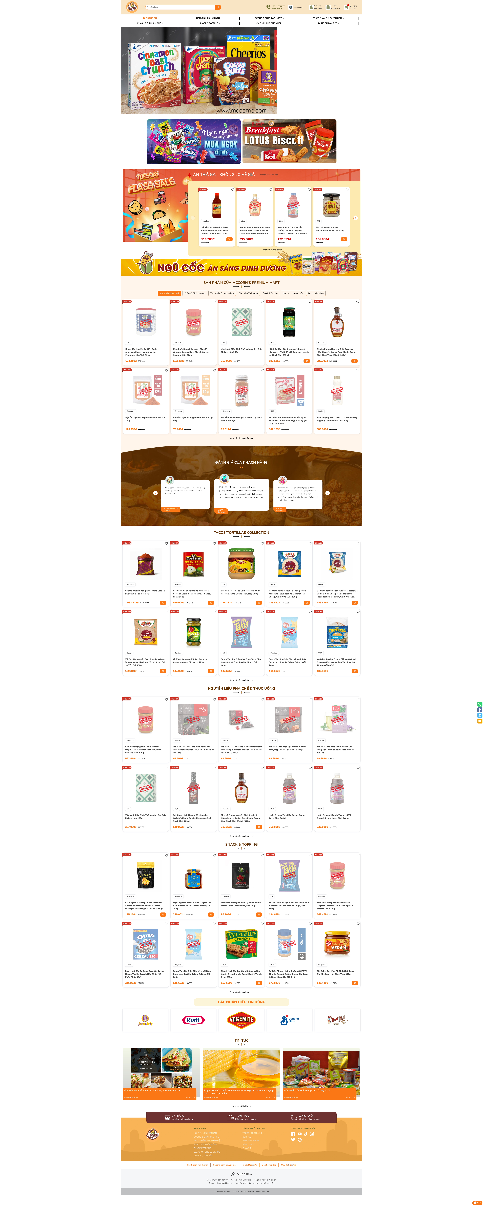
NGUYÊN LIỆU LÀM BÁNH (206, 1133)
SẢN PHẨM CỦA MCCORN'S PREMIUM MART (241, 283)
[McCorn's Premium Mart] (134, 7)
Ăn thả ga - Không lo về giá (224, 174)
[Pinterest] (299, 1139)
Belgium (178, 343)
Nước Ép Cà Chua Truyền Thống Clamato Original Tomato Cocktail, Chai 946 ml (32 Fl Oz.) (292, 230)
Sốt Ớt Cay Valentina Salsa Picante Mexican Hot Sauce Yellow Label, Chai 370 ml (214, 230)
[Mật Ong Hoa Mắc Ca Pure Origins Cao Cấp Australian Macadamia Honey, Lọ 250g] (194, 876)
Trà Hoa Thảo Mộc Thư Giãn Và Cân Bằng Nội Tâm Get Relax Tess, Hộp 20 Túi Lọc (335, 749)
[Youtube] (300, 1133)
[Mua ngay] (229, 239)
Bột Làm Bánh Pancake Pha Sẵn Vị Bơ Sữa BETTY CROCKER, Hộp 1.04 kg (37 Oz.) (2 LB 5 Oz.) (288, 420)
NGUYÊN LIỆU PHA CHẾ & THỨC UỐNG (241, 689)
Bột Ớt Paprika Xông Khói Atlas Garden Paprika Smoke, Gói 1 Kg (145, 592)
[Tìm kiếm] (218, 7)
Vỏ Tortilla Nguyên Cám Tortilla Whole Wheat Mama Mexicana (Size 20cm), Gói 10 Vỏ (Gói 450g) (145, 662)
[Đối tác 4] (241, 1020)
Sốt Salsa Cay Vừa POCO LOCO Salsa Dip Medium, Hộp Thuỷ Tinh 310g (335, 973)
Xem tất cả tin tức (240, 1106)
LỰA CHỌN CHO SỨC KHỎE (207, 1152)
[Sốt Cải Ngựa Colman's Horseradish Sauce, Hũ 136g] (331, 205)
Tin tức (242, 1041)
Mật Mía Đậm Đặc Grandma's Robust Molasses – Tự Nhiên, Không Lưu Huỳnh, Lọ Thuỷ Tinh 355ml (289, 352)
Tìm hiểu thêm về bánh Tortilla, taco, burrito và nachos (144, 1050)
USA (243, 221)
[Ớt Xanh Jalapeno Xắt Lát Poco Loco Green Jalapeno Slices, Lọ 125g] (194, 632)
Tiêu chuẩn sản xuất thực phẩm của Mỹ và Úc (300, 1050)
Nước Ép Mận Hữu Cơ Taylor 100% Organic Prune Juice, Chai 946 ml (334, 817)
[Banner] (194, 141)
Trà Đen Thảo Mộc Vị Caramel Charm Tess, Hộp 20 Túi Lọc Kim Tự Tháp (287, 748)
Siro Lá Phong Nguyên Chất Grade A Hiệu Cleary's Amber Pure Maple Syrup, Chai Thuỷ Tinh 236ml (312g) (336, 352)
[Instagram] (312, 1133)
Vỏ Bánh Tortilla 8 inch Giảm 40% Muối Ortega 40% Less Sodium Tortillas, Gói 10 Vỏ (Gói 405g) (336, 662)
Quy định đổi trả (288, 1165)
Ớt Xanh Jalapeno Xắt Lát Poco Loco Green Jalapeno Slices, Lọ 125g (191, 661)
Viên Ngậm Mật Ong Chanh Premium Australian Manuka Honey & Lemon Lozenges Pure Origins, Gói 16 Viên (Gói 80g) (145, 906)
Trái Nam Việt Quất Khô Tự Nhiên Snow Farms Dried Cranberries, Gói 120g (241, 904)
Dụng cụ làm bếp (327, 23)
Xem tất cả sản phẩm (273, 249)
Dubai (272, 584)
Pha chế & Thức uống (149, 23)
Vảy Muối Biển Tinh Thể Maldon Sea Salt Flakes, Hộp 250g (241, 351)
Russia (177, 740)
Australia (130, 896)
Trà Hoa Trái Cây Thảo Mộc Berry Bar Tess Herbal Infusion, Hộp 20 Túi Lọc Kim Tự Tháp (193, 749)
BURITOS (247, 1137)
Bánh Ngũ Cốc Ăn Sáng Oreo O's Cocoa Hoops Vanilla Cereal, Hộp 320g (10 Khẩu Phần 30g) (144, 974)
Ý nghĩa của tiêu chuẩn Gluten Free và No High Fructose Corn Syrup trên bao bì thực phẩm (238, 1050)
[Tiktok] (305, 1133)
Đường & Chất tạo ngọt (268, 18)
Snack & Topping (208, 23)
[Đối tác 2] (145, 1020)
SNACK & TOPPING (241, 844)
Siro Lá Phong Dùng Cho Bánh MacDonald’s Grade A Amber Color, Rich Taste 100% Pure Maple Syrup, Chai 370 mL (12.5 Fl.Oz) (254, 230)
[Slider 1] (241, 70)
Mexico (206, 221)
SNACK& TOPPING (202, 1148)
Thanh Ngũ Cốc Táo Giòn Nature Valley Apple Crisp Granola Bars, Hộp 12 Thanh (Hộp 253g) (241, 974)
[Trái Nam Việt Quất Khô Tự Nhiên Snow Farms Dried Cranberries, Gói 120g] (241, 876)
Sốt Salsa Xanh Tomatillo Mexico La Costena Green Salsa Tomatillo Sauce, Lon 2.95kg (192, 593)
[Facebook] (293, 1133)
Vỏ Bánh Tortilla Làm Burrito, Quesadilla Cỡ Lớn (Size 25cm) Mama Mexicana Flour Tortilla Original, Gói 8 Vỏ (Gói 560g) (337, 594)
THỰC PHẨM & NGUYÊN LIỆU (208, 1140)
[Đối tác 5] (289, 1020)
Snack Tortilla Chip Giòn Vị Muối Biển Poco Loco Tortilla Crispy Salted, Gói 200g (288, 662)
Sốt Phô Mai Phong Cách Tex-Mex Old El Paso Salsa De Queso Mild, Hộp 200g (241, 592)
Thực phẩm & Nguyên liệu (327, 18)
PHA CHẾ (247, 1148)
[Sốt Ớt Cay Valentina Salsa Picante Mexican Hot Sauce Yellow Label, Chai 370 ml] (217, 205)
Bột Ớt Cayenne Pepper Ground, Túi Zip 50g (193, 419)
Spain (320, 411)
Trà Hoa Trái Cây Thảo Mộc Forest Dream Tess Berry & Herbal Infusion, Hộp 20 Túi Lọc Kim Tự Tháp (241, 749)
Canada (321, 343)
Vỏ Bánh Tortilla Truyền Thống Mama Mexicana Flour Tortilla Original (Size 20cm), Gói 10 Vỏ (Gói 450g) (288, 593)
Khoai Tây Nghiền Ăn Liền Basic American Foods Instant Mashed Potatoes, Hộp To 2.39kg (141, 352)
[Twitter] (293, 1139)
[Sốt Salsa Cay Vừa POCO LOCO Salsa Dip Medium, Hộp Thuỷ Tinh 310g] (337, 944)
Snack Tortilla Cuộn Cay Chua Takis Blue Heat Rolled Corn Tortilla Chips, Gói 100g (241, 662)
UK (318, 221)
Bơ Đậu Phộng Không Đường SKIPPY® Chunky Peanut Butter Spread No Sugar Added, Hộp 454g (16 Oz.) (288, 974)
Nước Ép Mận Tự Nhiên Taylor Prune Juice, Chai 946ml (287, 817)
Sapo (267, 1191)
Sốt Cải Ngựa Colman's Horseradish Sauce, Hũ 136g (330, 229)
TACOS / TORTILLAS (252, 1133)
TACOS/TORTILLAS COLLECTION (241, 533)
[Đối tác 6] (337, 1020)
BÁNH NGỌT (249, 1144)
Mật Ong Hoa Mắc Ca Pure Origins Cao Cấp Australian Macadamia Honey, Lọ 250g (192, 905)
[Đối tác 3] (193, 1020)
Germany (130, 411)
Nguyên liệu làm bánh (209, 18)
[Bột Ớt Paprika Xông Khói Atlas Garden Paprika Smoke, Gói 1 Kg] (146, 564)
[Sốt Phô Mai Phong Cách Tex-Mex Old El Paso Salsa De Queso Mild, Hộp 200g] (241, 564)
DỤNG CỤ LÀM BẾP (203, 1155)
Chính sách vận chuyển (197, 1165)
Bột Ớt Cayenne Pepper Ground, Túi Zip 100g (145, 419)
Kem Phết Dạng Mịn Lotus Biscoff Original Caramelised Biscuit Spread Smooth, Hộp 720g (191, 352)
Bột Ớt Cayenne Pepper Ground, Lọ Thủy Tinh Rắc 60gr (241, 419)
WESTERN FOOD (251, 1140)
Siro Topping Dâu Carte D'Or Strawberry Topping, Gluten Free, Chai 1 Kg (337, 419)
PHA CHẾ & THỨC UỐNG (205, 1144)
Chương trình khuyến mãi (224, 1165)
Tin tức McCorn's (249, 1165)
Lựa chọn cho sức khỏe (268, 23)
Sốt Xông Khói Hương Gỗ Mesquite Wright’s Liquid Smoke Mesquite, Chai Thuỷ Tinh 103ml (192, 818)
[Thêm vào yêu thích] (232, 189)
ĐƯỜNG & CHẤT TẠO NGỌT (207, 1137)
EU (224, 584)
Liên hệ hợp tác (269, 1165)
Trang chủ (152, 18)
